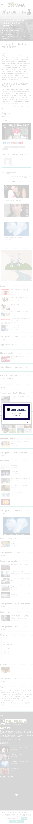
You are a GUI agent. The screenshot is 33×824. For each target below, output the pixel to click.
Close (28, 423)
